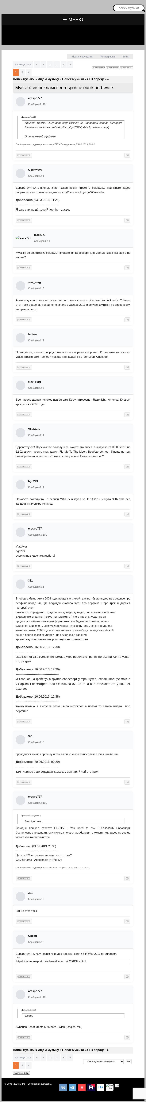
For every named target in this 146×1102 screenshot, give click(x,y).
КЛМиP (23, 1084)
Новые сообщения (82, 56)
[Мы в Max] (109, 1087)
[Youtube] (82, 1087)
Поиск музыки (24, 79)
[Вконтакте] (63, 1087)
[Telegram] (72, 1087)
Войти (125, 56)
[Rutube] (91, 1087)
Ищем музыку (48, 79)
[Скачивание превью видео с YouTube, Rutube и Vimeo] (100, 1087)
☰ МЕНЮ (73, 19)
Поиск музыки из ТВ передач (84, 79)
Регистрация (108, 56)
